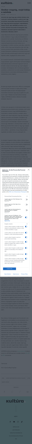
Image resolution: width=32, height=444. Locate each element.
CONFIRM (9, 268)
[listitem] (16, 196)
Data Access (16, 274)
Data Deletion (7, 274)
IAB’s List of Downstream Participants (18, 191)
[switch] (26, 199)
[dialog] (16, 222)
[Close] (29, 170)
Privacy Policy (24, 274)
